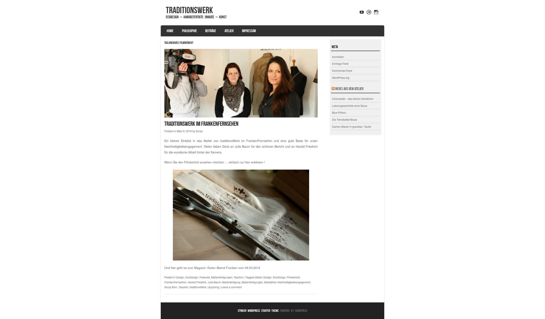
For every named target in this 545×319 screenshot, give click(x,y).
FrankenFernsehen (175, 282)
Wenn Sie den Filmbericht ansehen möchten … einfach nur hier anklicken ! (214, 162)
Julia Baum (214, 282)
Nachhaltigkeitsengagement (294, 282)
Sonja (199, 131)
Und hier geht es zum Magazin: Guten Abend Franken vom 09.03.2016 (212, 268)
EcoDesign (191, 277)
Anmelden (338, 57)
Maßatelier (270, 282)
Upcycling (213, 287)
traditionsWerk (189, 10)
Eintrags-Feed (340, 63)
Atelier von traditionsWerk (222, 141)
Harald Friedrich (197, 282)
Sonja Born (170, 287)
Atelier (229, 31)
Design (180, 277)
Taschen (239, 277)
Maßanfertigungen (221, 277)
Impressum (249, 31)
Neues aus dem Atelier (349, 89)
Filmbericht (293, 277)
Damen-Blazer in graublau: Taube (351, 126)
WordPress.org (340, 77)
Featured (204, 277)
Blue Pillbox (339, 112)
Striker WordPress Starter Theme (258, 310)
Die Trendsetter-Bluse (344, 119)
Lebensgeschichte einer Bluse (349, 105)
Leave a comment (231, 287)
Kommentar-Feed (342, 70)
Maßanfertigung (231, 282)
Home (170, 31)
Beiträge (210, 31)
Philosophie (189, 31)
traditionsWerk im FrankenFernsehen (201, 123)
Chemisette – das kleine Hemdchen (352, 98)
